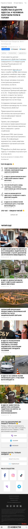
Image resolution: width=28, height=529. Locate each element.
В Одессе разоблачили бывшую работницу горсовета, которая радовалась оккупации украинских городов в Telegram (11, 345)
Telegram (15, 440)
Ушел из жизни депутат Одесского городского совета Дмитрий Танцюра (15, 195)
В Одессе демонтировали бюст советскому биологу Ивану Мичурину (15, 178)
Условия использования (14, 496)
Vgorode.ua (17, 70)
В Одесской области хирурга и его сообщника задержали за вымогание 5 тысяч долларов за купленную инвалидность (13, 252)
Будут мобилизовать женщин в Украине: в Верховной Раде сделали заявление (15, 170)
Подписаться (15, 464)
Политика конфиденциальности (14, 502)
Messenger (15, 445)
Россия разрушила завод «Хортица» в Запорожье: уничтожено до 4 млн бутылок (15, 187)
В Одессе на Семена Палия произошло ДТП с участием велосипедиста (14, 204)
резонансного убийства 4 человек (13, 59)
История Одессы (18, 3)
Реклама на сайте (14, 500)
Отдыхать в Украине (6, 3)
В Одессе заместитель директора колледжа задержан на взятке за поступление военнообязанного (11, 409)
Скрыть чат (14, 215)
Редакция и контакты (14, 498)
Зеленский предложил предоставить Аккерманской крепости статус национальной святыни (13, 312)
